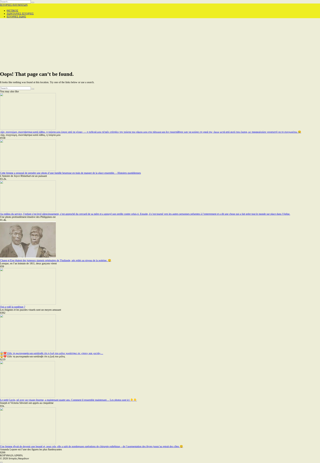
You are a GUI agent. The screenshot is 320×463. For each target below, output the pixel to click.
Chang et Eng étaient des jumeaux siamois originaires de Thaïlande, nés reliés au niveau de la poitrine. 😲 (55, 260)
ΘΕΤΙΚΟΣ (12, 10)
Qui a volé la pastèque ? (12, 306)
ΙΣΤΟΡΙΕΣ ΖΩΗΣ (16, 16)
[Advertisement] (160, 44)
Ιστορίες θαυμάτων (14, 5)
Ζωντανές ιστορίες (20, 13)
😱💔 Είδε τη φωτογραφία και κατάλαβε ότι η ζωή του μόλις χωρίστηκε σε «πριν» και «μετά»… (51, 353)
